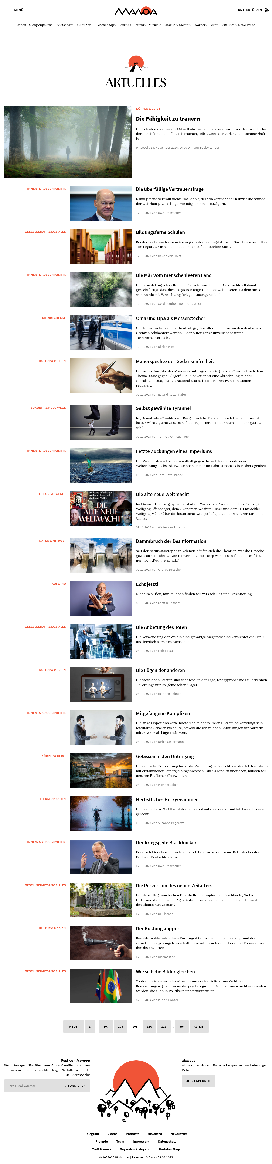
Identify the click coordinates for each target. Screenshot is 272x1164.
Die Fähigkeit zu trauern (168, 118)
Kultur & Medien (178, 24)
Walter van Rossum (171, 527)
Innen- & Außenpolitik (34, 24)
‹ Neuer (73, 1026)
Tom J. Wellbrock (170, 475)
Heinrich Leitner (169, 694)
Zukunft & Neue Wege (238, 24)
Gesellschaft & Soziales (113, 24)
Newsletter (179, 1133)
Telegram (92, 1133)
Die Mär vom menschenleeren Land (174, 275)
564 (181, 1026)
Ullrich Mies (166, 346)
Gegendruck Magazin (135, 1149)
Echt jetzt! (147, 584)
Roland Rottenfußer (172, 394)
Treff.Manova (101, 1149)
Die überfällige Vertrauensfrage (170, 189)
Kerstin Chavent (169, 603)
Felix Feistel (166, 650)
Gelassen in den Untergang (165, 756)
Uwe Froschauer (169, 213)
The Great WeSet (52, 494)
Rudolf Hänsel (168, 1000)
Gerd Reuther (167, 303)
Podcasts (132, 1133)
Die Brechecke (54, 318)
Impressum (141, 1141)
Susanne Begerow (171, 823)
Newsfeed (155, 1133)
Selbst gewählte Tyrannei (163, 408)
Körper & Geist (206, 24)
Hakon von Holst (169, 256)
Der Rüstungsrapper (157, 928)
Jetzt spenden (198, 1081)
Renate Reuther (190, 303)
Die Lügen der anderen (160, 670)
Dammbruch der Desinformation (171, 541)
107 (106, 1026)
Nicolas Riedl (167, 957)
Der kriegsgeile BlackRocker (166, 842)
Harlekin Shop (169, 1149)
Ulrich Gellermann (171, 741)
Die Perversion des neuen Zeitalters (174, 885)
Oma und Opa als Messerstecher (170, 318)
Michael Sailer (168, 785)
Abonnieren (75, 1085)
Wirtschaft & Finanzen (73, 24)
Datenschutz (167, 1141)
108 (120, 1026)
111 (163, 1026)
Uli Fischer (165, 914)
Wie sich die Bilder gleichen (165, 971)
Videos (112, 1133)
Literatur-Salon (52, 799)
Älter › (199, 1026)
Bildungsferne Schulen (160, 232)
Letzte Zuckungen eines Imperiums (174, 451)
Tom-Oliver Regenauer (174, 436)
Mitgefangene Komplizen (163, 713)
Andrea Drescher (170, 569)
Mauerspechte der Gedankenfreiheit (175, 361)
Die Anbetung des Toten (161, 627)
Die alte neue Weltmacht (162, 494)
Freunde (102, 1141)
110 (149, 1026)
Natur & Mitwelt (148, 24)
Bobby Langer (209, 147)
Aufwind (59, 583)
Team (120, 1141)
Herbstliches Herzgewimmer (167, 799)
